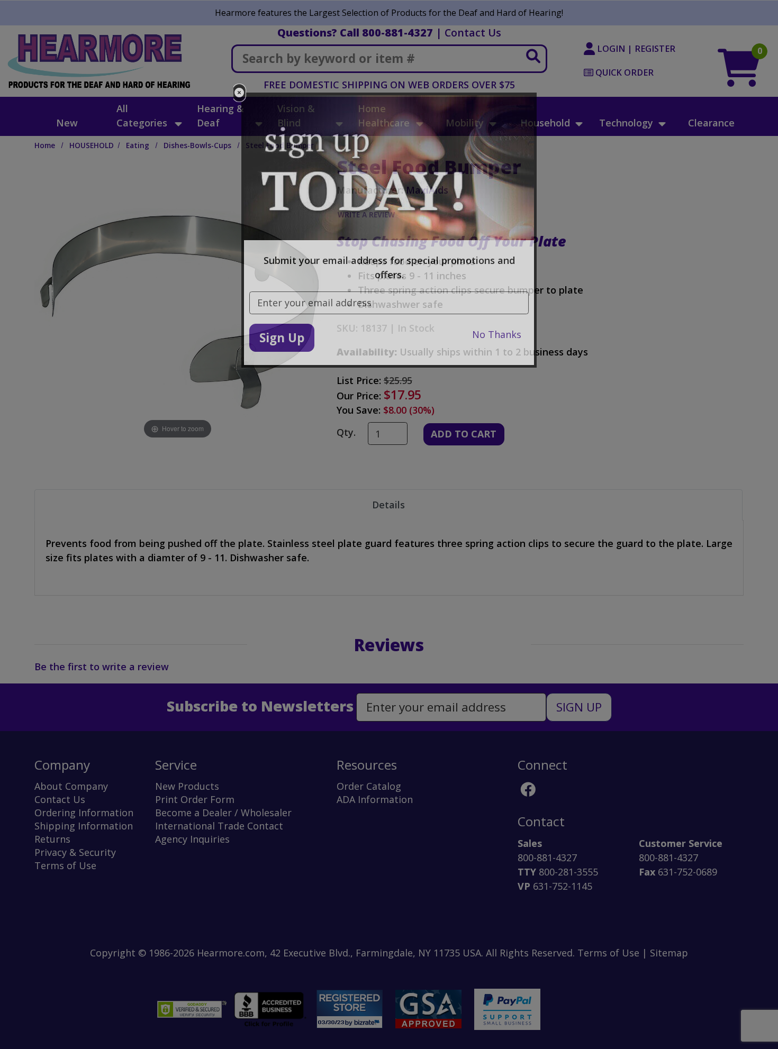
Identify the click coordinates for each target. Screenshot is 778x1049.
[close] (239, 93)
